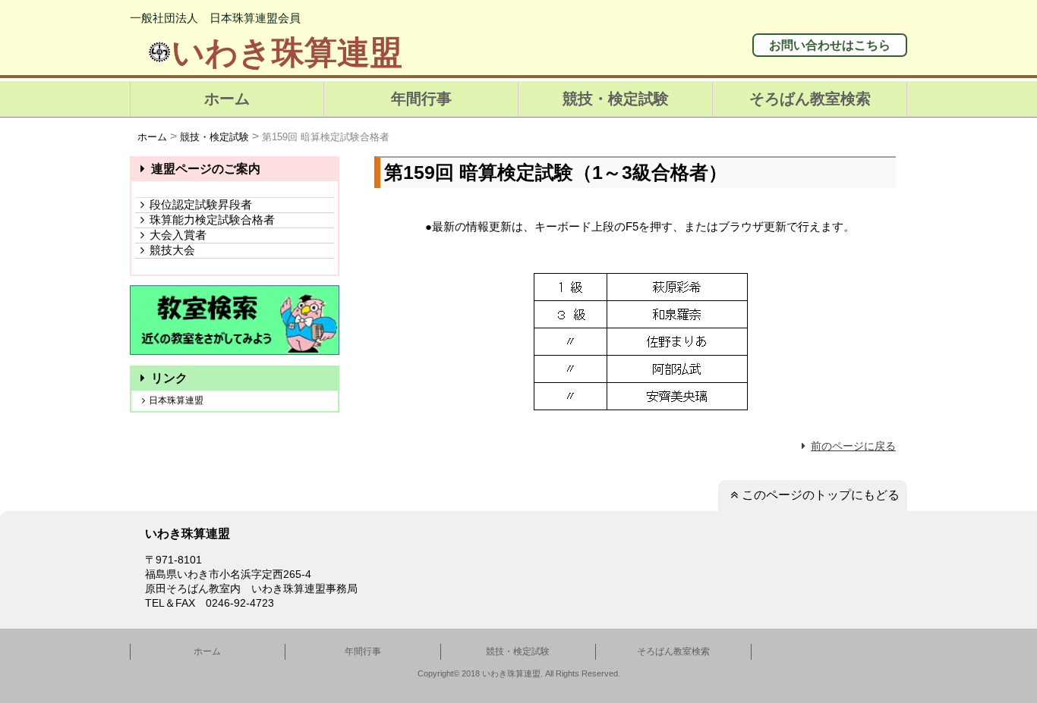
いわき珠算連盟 (287, 52)
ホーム (227, 98)
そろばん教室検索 (810, 98)
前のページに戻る (853, 446)
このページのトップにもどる (821, 494)
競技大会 (172, 249)
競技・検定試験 (616, 98)
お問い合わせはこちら (829, 45)
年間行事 (421, 98)
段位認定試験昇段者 (201, 204)
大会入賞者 (178, 234)
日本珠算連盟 (176, 400)
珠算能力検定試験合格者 (212, 219)
